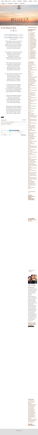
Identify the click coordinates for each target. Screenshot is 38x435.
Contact (21, 430)
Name (1, 131)
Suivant (16, 30)
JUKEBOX (34, 43)
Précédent (11, 30)
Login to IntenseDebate (11, 130)
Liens (31, 271)
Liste (13, 30)
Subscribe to (2, 134)
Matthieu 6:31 (30, 320)
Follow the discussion (25, 119)
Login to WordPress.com (16, 130)
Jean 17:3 (29, 295)
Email (10, 131)
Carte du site (32, 270)
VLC (34, 56)
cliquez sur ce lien (32, 324)
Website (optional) (20, 131)
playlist (31, 53)
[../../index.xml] (28, 191)
